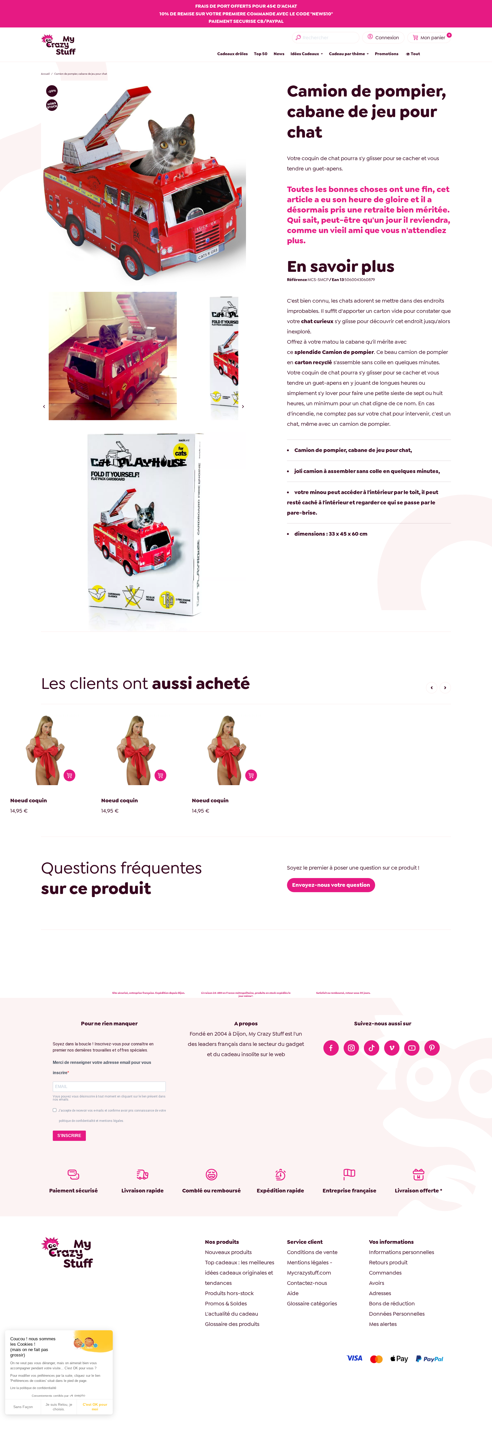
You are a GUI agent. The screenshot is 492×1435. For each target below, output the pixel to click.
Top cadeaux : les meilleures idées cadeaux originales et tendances (239, 1273)
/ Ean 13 (336, 279)
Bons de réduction (392, 1303)
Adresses (380, 1293)
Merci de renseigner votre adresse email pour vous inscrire (102, 1067)
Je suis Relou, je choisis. (59, 1406)
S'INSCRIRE (69, 1135)
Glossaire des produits (232, 1324)
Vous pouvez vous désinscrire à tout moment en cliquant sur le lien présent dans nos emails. (109, 1098)
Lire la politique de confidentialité (33, 1388)
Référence (297, 279)
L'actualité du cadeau (231, 1313)
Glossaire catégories (312, 1303)
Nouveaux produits (228, 1252)
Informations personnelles (401, 1252)
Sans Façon (23, 1407)
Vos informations (391, 1242)
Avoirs (376, 1283)
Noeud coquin (28, 800)
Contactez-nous (307, 1283)
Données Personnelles (397, 1313)
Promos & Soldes (226, 1303)
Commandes (385, 1272)
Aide (293, 1293)
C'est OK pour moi (95, 1406)
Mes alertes (383, 1324)
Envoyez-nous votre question (331, 885)
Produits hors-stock (229, 1293)
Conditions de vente (312, 1252)
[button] (431, 688)
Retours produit (388, 1262)
